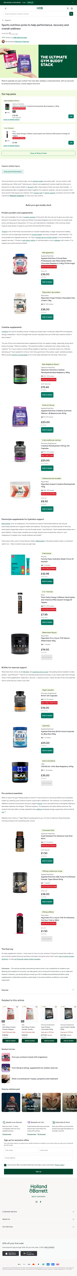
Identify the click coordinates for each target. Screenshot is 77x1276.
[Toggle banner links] (72, 2)
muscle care (37, 193)
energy (39, 803)
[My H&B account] (68, 8)
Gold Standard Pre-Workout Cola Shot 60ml (56, 837)
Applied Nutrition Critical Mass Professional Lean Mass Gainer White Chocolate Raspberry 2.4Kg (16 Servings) (58, 260)
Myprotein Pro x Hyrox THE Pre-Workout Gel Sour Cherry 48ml (57, 919)
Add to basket (47, 282)
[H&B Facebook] (40, 1202)
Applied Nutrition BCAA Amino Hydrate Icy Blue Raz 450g (57, 732)
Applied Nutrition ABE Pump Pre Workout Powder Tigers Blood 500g (58, 878)
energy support (50, 193)
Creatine (5, 332)
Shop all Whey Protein (38, 153)
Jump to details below (11, 119)
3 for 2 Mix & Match (49, 569)
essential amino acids (40, 672)
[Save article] (74, 48)
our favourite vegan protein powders (27, 959)
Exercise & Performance (13, 172)
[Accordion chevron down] (73, 990)
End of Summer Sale (49, 267)
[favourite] (17, 1007)
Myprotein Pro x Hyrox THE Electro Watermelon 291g (55, 639)
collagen (57, 240)
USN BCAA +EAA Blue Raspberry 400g (57, 766)
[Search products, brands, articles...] (71, 13)
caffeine (39, 809)
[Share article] (68, 47)
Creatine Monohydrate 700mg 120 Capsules (55, 447)
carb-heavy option (28, 240)
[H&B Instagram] (36, 1202)
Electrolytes (6, 524)
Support (8, 20)
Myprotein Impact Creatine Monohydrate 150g (58, 485)
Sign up (38, 1171)
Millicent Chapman (22, 42)
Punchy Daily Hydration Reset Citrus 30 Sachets (57, 560)
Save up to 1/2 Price (49, 379)
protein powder (29, 217)
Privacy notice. (59, 1165)
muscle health (37, 234)
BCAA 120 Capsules (49, 696)
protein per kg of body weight (46, 237)
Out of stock (46, 657)
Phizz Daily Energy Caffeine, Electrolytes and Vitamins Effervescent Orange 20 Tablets (58, 599)
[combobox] (36, 13)
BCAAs (26, 672)
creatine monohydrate (20, 355)
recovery (30, 187)
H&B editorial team (20, 38)
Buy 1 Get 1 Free (47, 455)
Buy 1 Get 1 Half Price (49, 703)
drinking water (38, 181)
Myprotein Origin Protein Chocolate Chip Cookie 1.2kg (58, 299)
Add (71, 116)
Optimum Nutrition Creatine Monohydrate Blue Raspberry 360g (55, 371)
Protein (4, 232)
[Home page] (40, 8)
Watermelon (40, 541)
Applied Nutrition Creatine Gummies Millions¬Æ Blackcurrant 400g (56, 412)
